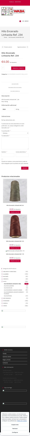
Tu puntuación (6, 130)
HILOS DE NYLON (8, 288)
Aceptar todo (15, 424)
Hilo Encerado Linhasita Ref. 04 (15, 205)
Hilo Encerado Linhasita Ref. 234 (16, 37)
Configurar (15, 432)
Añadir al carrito (18, 68)
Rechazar (15, 428)
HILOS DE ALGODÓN (9, 286)
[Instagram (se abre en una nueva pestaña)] (18, 3)
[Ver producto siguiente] (27, 47)
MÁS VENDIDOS (7, 298)
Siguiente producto (21, 47)
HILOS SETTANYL (8, 296)
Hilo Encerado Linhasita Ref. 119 (15, 254)
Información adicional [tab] (15, 87)
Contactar (5, 363)
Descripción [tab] (15, 84)
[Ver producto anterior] (3, 47)
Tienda (4, 353)
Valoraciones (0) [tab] (15, 91)
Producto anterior (8, 47)
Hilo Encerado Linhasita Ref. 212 (15, 241)
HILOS (25, 74)
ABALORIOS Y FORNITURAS (9, 271)
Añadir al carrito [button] (15, 212)
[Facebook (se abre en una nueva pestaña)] (14, 3)
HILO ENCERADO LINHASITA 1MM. (15, 74)
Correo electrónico (21, 152)
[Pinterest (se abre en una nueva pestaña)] (16, 3)
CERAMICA (5, 279)
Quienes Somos (7, 356)
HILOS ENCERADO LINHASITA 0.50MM (13, 290)
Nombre (4, 152)
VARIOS (5, 305)
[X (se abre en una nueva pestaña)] (12, 3)
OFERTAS (5, 303)
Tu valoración (6, 135)
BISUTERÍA (5, 276)
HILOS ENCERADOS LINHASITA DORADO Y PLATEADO (14, 292)
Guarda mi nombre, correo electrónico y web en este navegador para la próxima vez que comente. (15, 162)
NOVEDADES (6, 300)
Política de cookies (22, 420)
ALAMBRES (5, 274)
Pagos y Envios (6, 359)
